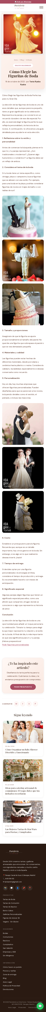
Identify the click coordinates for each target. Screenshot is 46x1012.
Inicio (16, 60)
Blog (22, 60)
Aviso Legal (7, 982)
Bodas (5, 933)
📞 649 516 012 (8, 879)
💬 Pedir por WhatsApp (23, 2)
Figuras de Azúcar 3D (11, 918)
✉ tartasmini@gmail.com (12, 882)
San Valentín (8, 948)
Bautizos (6, 941)
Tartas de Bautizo (10, 907)
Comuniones (8, 937)
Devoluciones (8, 989)
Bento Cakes (8, 911)
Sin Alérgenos (8, 956)
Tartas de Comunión (11, 903)
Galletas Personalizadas (12, 914)
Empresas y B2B (9, 952)
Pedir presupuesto (23, 687)
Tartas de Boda (9, 899)
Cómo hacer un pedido (12, 967)
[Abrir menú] (41, 7)
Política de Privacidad (11, 986)
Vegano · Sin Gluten (11, 922)
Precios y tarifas (9, 971)
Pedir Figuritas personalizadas (15, 644)
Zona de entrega (9, 974)
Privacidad (22, 1007)
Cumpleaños (8, 944)
